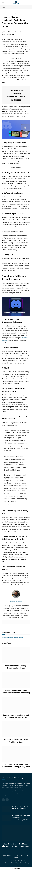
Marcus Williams (8, 32)
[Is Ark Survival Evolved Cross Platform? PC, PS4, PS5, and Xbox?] (16, 833)
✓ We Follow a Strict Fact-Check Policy (12, 637)
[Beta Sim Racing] (16, 2)
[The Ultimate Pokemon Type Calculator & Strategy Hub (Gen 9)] (16, 754)
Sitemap (27, 863)
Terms (21, 863)
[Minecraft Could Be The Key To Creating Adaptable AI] (16, 655)
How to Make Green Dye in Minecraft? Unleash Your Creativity (16, 691)
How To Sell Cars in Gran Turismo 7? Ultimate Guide (16, 741)
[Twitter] (16, 622)
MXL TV (14, 860)
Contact (7, 863)
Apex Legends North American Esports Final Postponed (21, 807)
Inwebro (16, 857)
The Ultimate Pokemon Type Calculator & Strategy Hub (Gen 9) (16, 765)
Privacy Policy (14, 863)
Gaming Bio (7, 860)
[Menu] (3, 2)
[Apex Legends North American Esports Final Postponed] (6, 809)
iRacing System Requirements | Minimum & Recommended (16, 716)
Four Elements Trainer (23, 860)
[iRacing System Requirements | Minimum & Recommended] (16, 705)
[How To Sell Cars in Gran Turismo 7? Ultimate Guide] (16, 729)
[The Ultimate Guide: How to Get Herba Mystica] (6, 818)
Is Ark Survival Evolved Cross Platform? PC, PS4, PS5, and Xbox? (16, 845)
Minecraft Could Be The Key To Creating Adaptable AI (16, 667)
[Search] (29, 2)
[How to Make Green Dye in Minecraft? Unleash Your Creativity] (16, 680)
